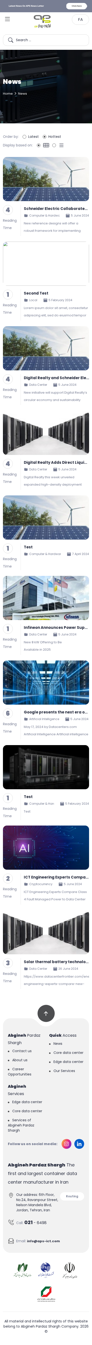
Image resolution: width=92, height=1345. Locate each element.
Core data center (68, 1052)
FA (80, 19)
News (57, 1043)
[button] (7, 19)
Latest (33, 136)
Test (28, 547)
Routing (72, 1196)
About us (19, 1060)
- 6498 (35, 1222)
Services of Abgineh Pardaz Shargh (21, 1125)
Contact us (22, 1050)
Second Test (36, 293)
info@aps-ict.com (43, 1241)
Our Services (64, 1070)
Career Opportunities (19, 1072)
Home (8, 93)
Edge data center (68, 1061)
